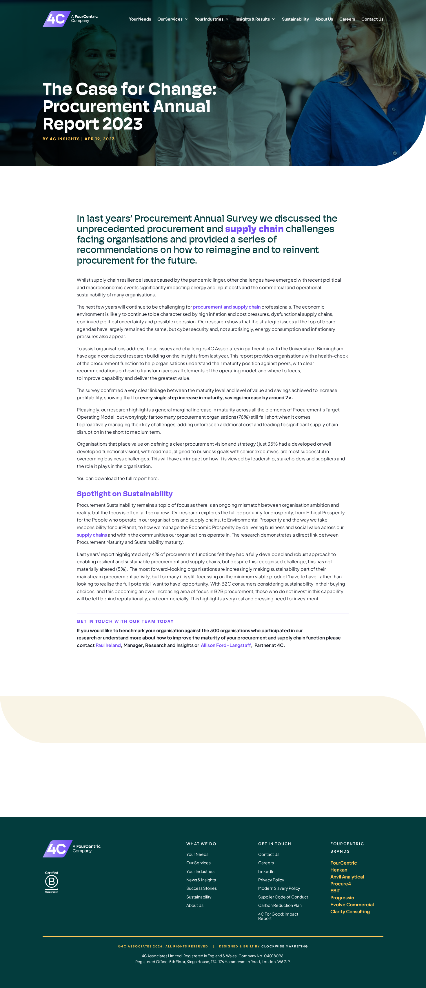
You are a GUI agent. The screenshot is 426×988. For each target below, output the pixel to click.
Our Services (170, 18)
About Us (324, 18)
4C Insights (65, 138)
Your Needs (140, 18)
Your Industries (209, 18)
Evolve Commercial (352, 904)
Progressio (342, 897)
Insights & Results (253, 18)
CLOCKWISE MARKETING (284, 946)
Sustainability (295, 18)
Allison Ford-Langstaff (226, 645)
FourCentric (343, 863)
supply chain (254, 228)
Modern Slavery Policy (279, 888)
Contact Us (372, 18)
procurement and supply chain (227, 307)
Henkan (338, 870)
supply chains (92, 535)
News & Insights (201, 879)
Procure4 (340, 884)
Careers (347, 18)
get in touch (343, 781)
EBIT (335, 890)
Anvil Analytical (347, 877)
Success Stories (201, 888)
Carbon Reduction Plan (280, 905)
